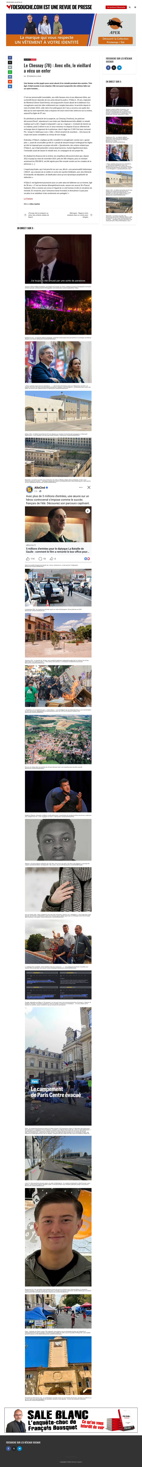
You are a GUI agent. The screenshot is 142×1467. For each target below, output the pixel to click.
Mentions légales (77, 1462)
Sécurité (27, 59)
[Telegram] (119, 67)
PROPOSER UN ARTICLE (14, 2)
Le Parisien (28, 199)
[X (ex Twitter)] (113, 67)
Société (33, 59)
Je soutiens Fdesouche (116, 7)
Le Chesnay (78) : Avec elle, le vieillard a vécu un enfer (57, 68)
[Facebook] (108, 67)
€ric (25, 76)
